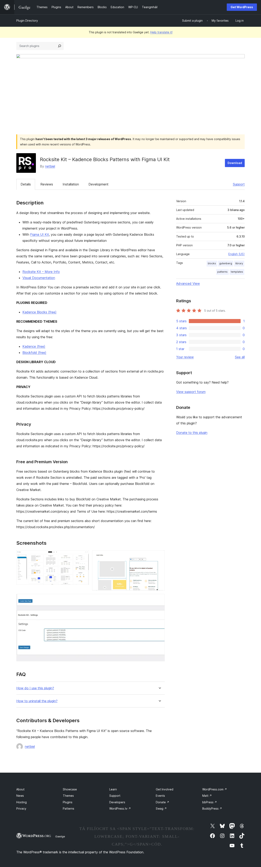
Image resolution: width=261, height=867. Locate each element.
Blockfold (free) (34, 352)
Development (98, 184)
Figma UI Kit (39, 234)
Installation (71, 184)
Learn (113, 789)
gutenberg (225, 263)
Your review (185, 357)
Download (235, 163)
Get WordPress (242, 7)
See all (240, 357)
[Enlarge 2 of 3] (159, 556)
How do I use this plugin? (35, 688)
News (20, 795)
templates (237, 271)
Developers (117, 802)
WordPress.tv (120, 808)
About (20, 789)
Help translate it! (161, 32)
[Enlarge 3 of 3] (159, 599)
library (239, 263)
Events (160, 795)
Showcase (70, 789)
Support (239, 184)
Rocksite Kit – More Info (41, 272)
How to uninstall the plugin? (37, 701)
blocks (212, 263)
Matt (207, 795)
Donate (162, 802)
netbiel (50, 166)
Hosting (21, 802)
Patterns (68, 808)
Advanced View (188, 283)
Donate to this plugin (191, 433)
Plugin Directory (27, 20)
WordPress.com (214, 789)
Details (26, 184)
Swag (161, 808)
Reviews (46, 184)
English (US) (236, 254)
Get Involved (164, 789)
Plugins (67, 802)
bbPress (209, 802)
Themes (68, 795)
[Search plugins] (59, 46)
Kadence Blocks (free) (39, 312)
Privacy (21, 808)
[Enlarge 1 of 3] (83, 556)
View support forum (191, 392)
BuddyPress (212, 808)
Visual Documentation (38, 278)
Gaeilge (60, 836)
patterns (222, 271)
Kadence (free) (33, 346)
